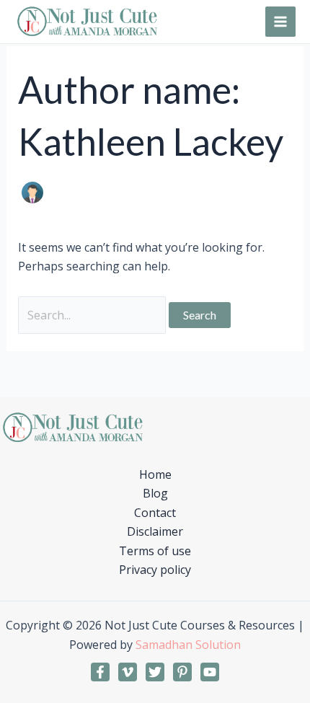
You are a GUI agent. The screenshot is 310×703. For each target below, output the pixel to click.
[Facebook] (100, 672)
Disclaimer (155, 531)
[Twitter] (155, 672)
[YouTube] (209, 672)
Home (155, 474)
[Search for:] (93, 315)
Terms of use (155, 551)
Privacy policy (155, 570)
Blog (155, 493)
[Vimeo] (127, 672)
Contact (155, 513)
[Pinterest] (182, 672)
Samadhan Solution (188, 645)
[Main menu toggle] (280, 21)
